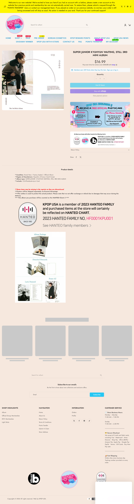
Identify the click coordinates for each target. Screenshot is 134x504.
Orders (74, 412)
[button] (100, 85)
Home (41, 412)
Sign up (109, 70)
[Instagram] (127, 6)
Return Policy (43, 419)
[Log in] (125, 25)
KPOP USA (42, 499)
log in (116, 70)
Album (4, 412)
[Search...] (87, 25)
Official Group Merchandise (11, 416)
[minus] (96, 78)
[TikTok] (130, 6)
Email (35, 395)
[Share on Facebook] (76, 157)
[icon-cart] (129, 25)
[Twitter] (121, 6)
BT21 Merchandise (8, 419)
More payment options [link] (100, 96)
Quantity (100, 74)
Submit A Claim (44, 429)
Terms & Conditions (45, 422)
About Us (42, 416)
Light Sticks (5, 422)
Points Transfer (43, 425)
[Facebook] (124, 6)
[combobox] (59, 25)
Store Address (43, 432)
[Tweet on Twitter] (80, 157)
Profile (74, 416)
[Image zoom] (33, 80)
